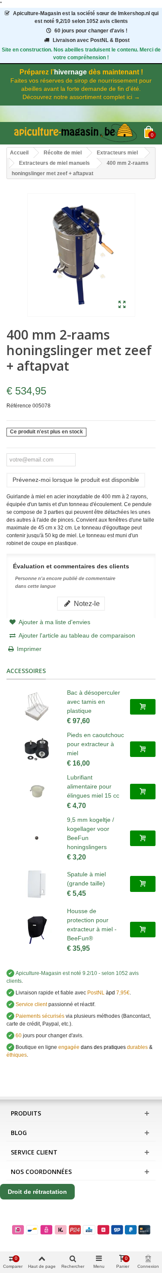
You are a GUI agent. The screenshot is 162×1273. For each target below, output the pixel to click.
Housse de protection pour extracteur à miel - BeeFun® (92, 924)
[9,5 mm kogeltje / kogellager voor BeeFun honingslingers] (36, 838)
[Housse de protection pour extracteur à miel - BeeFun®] (36, 929)
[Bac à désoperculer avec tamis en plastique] (36, 706)
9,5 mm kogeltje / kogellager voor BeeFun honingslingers (90, 833)
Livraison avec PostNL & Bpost (91, 40)
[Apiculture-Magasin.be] (75, 133)
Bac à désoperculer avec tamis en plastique (93, 701)
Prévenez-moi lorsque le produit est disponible (76, 479)
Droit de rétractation (37, 1191)
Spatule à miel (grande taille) (86, 879)
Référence (18, 406)
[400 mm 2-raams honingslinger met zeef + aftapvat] (122, 305)
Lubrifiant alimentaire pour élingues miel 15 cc (93, 786)
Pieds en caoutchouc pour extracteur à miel (95, 744)
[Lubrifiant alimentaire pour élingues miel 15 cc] (36, 791)
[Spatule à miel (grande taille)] (36, 884)
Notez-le (86, 603)
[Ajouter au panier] (143, 707)
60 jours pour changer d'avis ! (90, 31)
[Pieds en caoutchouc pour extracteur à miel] (36, 749)
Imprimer (29, 648)
